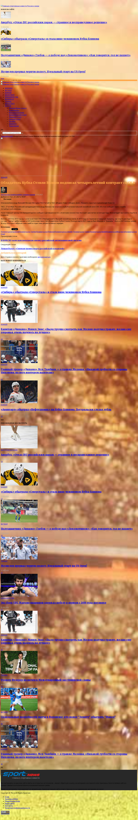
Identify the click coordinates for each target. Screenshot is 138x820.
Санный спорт (15, 119)
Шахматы (13, 124)
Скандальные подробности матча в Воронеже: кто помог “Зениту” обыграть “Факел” (58, 716)
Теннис (8, 101)
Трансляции (14, 126)
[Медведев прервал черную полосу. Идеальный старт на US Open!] (6, 67)
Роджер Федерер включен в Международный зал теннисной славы (46, 679)
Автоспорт (10, 104)
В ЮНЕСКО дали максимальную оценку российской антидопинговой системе (41, 240)
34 (2, 687)
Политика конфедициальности (17, 808)
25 (2, 610)
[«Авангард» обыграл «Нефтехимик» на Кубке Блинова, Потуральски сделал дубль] (19, 402)
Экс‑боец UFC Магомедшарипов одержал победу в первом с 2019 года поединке (53, 602)
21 (2, 573)
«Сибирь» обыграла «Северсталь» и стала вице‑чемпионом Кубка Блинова (50, 38)
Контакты (9, 806)
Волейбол (9, 99)
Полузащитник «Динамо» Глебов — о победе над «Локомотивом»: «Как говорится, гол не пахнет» (66, 55)
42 (2, 379)
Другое (8, 106)
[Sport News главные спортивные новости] (21, 779)
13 (2, 461)
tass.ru (13, 227)
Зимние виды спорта (17, 108)
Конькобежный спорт (18, 115)
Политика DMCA (11, 799)
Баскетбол (9, 95)
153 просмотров (7, 195)
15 (2, 536)
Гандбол (12, 121)
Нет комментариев (27, 195)
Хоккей (8, 93)
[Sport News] (20, 6)
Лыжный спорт (15, 117)
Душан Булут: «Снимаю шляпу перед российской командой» (32, 249)
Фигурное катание (16, 112)
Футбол (8, 90)
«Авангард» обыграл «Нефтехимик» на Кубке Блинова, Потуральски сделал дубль (56, 409)
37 (2, 416)
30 (2, 724)
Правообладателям (12, 801)
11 (2, 299)
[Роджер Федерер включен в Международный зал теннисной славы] (19, 673)
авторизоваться (44, 257)
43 (2, 339)
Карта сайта (9, 803)
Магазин (9, 88)
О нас (7, 797)
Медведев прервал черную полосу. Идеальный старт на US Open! (43, 71)
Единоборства (11, 97)
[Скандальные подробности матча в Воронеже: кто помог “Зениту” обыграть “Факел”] (19, 710)
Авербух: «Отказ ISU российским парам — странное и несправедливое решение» (54, 22)
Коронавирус (14, 110)
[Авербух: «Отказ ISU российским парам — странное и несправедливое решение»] (6, 18)
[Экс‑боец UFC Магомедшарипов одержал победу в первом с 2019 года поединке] (19, 596)
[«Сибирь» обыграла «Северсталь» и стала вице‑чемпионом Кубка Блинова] (6, 34)
